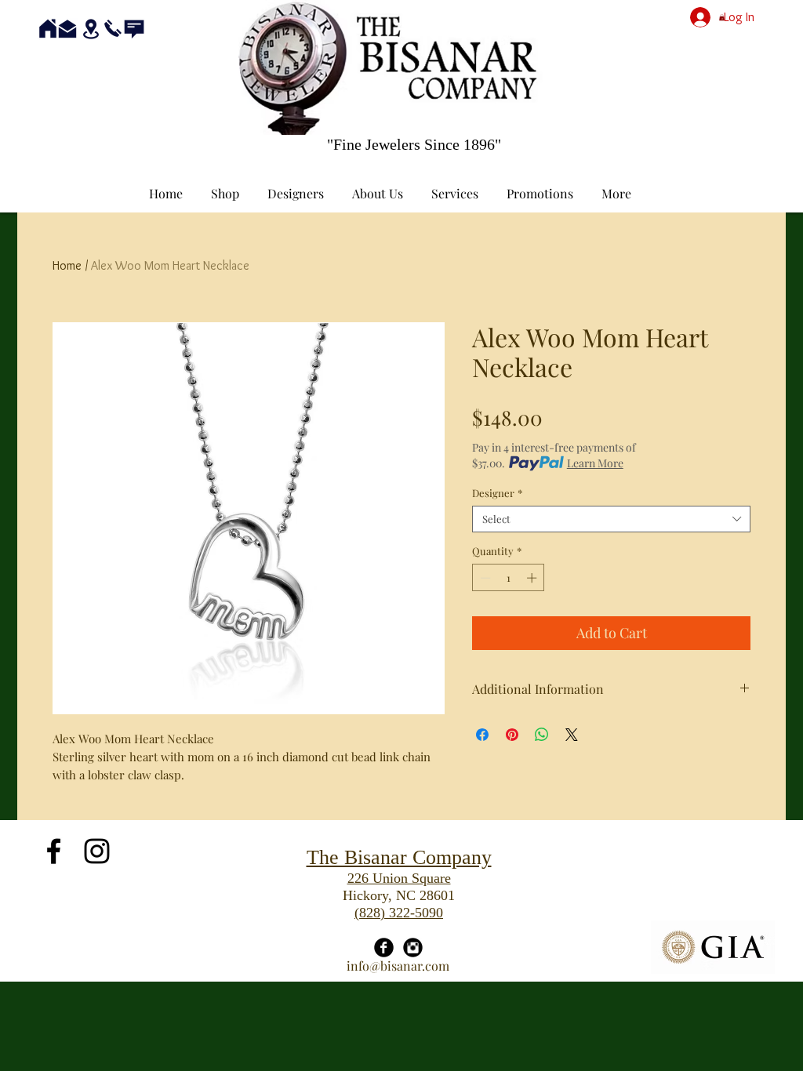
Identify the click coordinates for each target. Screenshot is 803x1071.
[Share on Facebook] (482, 734)
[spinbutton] (508, 578)
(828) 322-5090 (398, 912)
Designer (497, 493)
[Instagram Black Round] (413, 947)
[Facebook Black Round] (384, 947)
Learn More (595, 463)
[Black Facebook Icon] (54, 851)
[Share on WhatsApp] (541, 734)
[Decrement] (483, 578)
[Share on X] (571, 734)
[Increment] (533, 578)
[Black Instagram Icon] (97, 851)
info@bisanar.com (398, 965)
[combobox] (611, 519)
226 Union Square (399, 878)
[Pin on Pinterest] (512, 734)
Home (67, 265)
